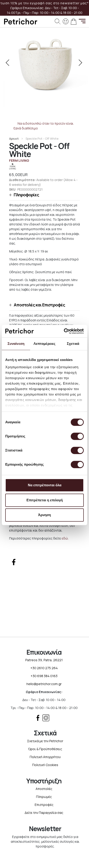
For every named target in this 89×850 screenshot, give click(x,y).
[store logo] (20, 21)
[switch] (77, 436)
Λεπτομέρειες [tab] (44, 344)
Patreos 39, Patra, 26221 (44, 660)
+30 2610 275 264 (44, 668)
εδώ (65, 538)
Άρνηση (44, 515)
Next (80, 62)
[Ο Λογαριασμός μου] (65, 21)
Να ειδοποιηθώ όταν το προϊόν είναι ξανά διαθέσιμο (43, 125)
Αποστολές (44, 789)
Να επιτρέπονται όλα (44, 485)
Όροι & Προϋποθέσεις (45, 749)
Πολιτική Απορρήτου (45, 757)
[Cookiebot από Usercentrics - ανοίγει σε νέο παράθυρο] (64, 331)
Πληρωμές (44, 797)
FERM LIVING (19, 160)
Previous (9, 62)
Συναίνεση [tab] (16, 344)
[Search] (57, 21)
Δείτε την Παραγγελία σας (44, 812)
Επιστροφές (44, 804)
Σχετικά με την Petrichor (45, 741)
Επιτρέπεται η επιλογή (44, 500)
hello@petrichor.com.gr (44, 684)
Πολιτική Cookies (45, 765)
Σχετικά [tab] (73, 344)
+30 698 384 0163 (44, 676)
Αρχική (14, 138)
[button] (44, 195)
